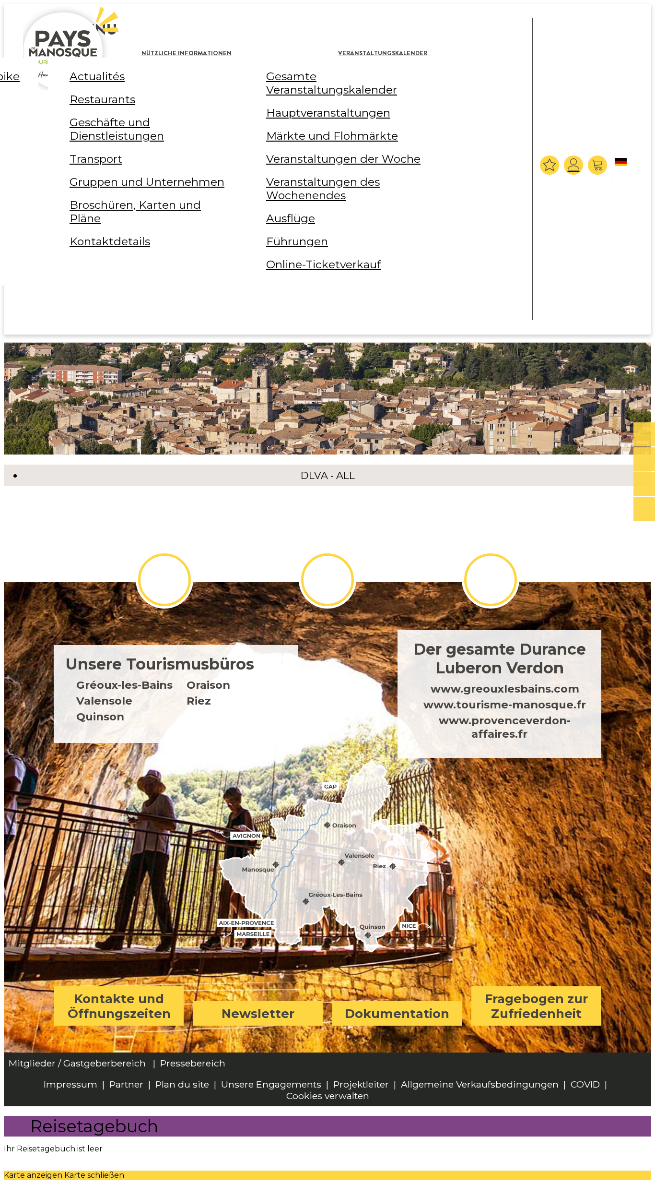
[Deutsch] (622, 170)
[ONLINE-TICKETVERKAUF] (644, 434)
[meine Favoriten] (549, 165)
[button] (598, 165)
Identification (573, 165)
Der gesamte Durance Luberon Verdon (499, 658)
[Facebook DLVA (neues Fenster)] (164, 579)
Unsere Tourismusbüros (160, 664)
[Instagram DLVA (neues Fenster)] (327, 579)
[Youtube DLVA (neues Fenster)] (490, 579)
